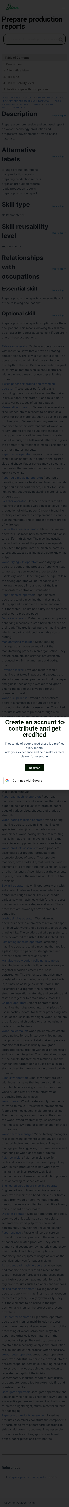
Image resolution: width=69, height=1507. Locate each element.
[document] (34, 753)
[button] (64, 722)
